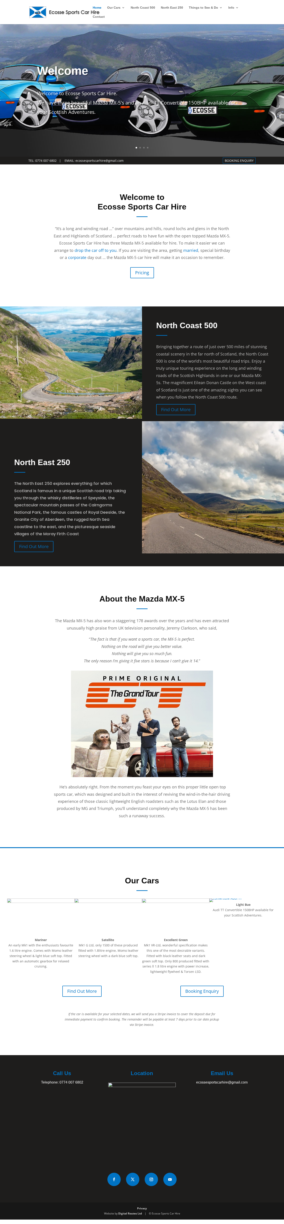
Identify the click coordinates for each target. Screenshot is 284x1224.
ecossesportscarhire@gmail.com (99, 160)
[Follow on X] (132, 1179)
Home (97, 7)
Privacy (142, 1208)
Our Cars (113, 7)
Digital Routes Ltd (130, 1213)
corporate (77, 257)
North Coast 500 (143, 7)
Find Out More (176, 410)
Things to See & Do (203, 7)
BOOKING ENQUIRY (239, 160)
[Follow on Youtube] (170, 1179)
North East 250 (172, 7)
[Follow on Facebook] (114, 1179)
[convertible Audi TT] (225, 898)
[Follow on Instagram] (151, 1179)
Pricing (142, 273)
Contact (99, 16)
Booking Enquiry (202, 991)
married (190, 250)
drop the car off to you (95, 250)
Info (231, 7)
